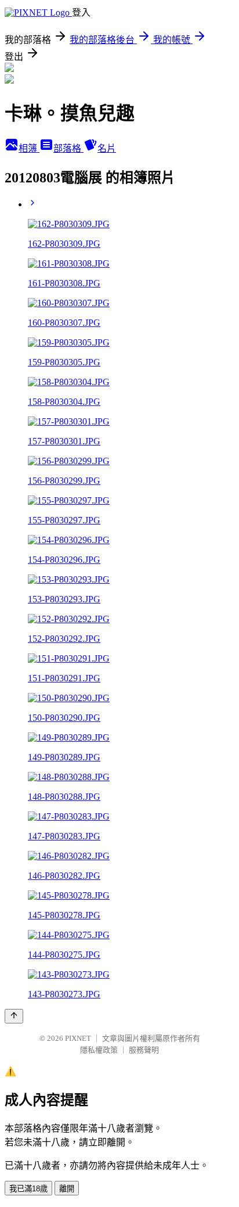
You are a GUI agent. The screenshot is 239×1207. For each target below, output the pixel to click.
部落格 (68, 148)
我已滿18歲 (28, 1188)
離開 (66, 1188)
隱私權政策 (99, 1050)
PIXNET (78, 1038)
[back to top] (14, 1016)
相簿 (29, 148)
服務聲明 (144, 1050)
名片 (106, 148)
